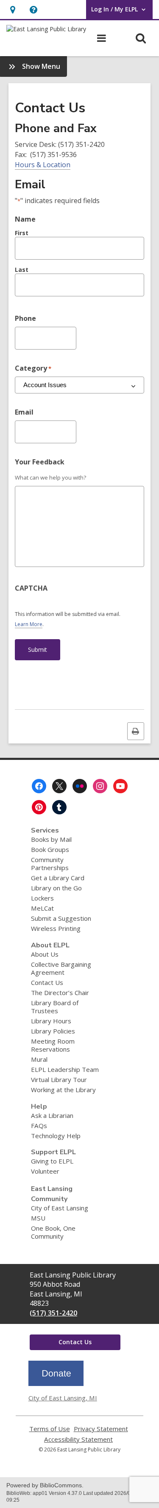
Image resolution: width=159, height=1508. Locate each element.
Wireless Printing (56, 928)
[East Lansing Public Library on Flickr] (80, 786)
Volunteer (45, 1171)
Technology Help (56, 1135)
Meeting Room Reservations (53, 1045)
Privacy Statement (101, 1429)
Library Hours (51, 1021)
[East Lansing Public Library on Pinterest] (39, 807)
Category (33, 368)
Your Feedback (39, 462)
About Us (45, 954)
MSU (38, 1218)
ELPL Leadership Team (65, 1069)
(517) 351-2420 (53, 1313)
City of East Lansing (59, 1208)
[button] (33, 9)
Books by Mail (51, 839)
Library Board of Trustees (54, 1006)
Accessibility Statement (78, 1439)
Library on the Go (56, 888)
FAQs (39, 1125)
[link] (12, 9)
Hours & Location (42, 164)
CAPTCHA (31, 588)
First (21, 233)
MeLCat (42, 908)
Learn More (28, 624)
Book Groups (50, 849)
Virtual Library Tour (59, 1079)
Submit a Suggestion (61, 918)
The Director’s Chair (60, 992)
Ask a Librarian (52, 1115)
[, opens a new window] (56, 1383)
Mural (39, 1059)
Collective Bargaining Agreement (61, 968)
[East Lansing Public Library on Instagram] (100, 786)
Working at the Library (63, 1089)
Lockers (42, 898)
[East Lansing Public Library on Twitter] (59, 786)
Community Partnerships (50, 863)
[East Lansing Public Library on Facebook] (39, 786)
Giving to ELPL (52, 1161)
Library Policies (53, 1031)
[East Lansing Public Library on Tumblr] (59, 807)
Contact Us (47, 982)
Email (24, 412)
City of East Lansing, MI (62, 1398)
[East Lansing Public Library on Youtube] (120, 786)
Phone (25, 318)
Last (21, 270)
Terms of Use (49, 1429)
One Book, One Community (53, 1232)
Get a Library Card (57, 877)
